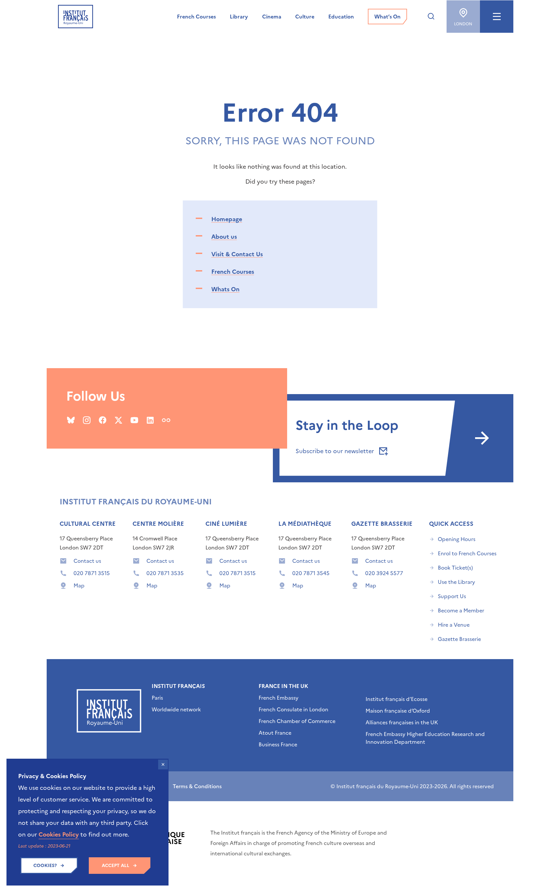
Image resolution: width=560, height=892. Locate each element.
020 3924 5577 (384, 573)
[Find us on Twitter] (118, 420)
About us (224, 236)
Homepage (226, 219)
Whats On (225, 289)
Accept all (115, 865)
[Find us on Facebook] (102, 420)
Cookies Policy (59, 834)
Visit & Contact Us (237, 254)
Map (79, 585)
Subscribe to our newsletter (336, 451)
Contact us (87, 560)
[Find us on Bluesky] (71, 420)
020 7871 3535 (165, 573)
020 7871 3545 (311, 573)
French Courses (232, 271)
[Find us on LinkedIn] (150, 420)
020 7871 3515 (92, 573)
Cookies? (45, 865)
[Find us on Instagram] (86, 420)
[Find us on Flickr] (166, 420)
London (463, 24)
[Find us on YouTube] (134, 420)
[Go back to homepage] (75, 16)
